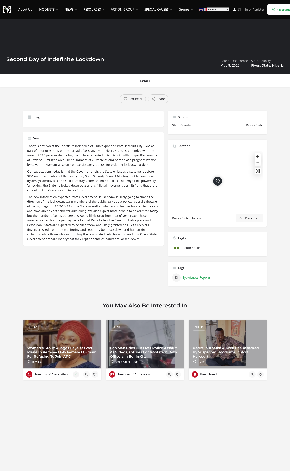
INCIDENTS (46, 9)
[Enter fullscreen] (258, 171)
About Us (25, 9)
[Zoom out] (258, 163)
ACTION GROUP (122, 9)
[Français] (205, 9)
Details (145, 81)
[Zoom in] (258, 156)
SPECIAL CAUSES (156, 9)
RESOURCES (92, 9)
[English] (201, 9)
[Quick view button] (86, 374)
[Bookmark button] (95, 374)
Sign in (243, 9)
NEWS (69, 9)
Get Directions (249, 218)
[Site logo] (7, 9)
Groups (184, 9)
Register (258, 9)
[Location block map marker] (217, 181)
